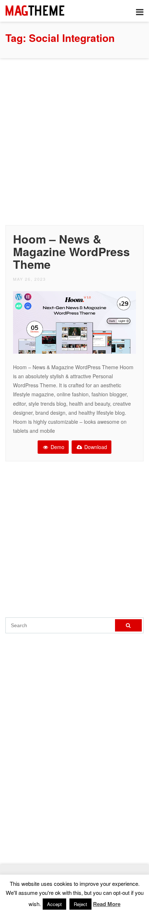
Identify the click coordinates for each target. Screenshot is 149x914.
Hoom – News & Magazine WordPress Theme (71, 251)
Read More (106, 904)
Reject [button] (80, 904)
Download (95, 446)
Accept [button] (54, 904)
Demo (56, 446)
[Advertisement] (74, 139)
